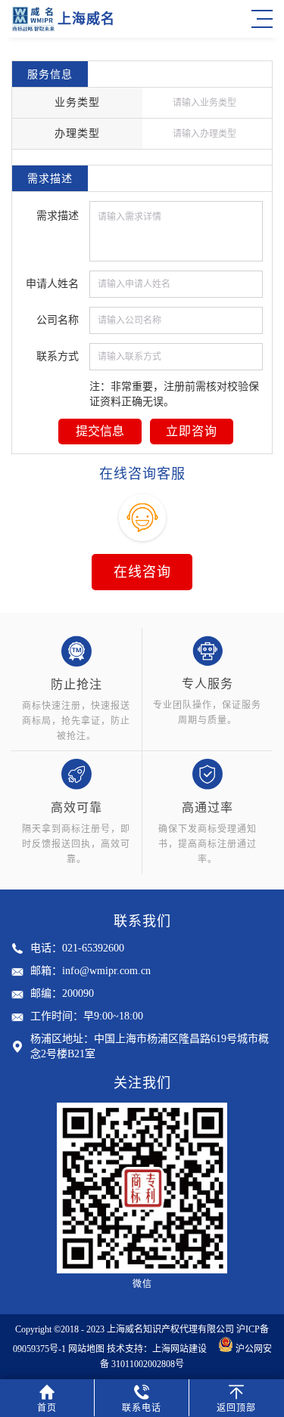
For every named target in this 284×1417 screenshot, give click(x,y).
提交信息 (100, 431)
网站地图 (86, 1349)
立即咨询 (191, 431)
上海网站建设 (184, 1349)
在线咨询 (142, 572)
